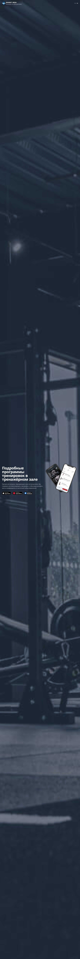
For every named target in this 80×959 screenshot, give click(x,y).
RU (77, 3)
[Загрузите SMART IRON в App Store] (6, 493)
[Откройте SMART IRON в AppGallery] (17, 493)
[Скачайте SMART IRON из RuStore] (28, 493)
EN (75, 3)
